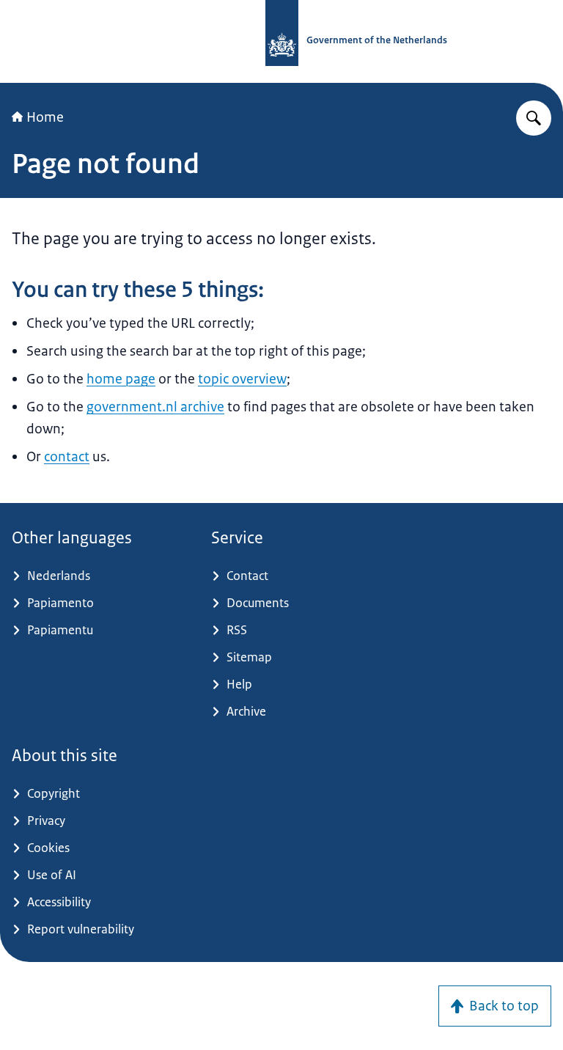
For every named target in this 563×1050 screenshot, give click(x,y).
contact (66, 457)
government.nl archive (155, 407)
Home (45, 117)
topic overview (242, 379)
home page (121, 379)
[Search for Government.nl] (533, 118)
